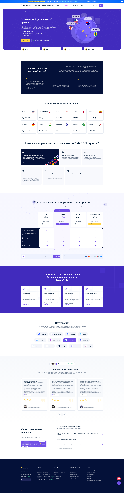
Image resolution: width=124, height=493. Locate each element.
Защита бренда (73, 474)
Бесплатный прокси (91, 472)
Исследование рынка (74, 476)
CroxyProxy (89, 476)
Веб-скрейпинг (73, 472)
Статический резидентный (42, 472)
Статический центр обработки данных (45, 477)
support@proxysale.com (26, 474)
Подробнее (25, 446)
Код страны (56, 478)
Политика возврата (51, 489)
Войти (101, 5)
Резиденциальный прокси (42, 470)
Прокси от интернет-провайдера (94, 480)
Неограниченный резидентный (43, 474)
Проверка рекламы (74, 470)
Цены (58, 5)
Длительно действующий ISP (44, 479)
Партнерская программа (92, 470)
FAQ (55, 470)
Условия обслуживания (41, 489)
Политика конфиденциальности (27, 489)
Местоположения (57, 476)
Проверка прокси (90, 474)
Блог (55, 474)
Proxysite (89, 478)
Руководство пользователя (59, 472)
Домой (22, 11)
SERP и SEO (73, 478)
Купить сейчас (25, 40)
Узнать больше (26, 304)
